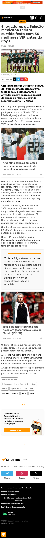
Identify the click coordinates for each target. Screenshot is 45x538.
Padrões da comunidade (10, 503)
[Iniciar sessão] (36, 17)
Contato (29, 488)
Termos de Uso (19, 488)
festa (31, 389)
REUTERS (6, 75)
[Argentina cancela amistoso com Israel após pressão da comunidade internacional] (22, 144)
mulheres (5, 393)
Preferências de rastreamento (13, 507)
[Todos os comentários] (3, 534)
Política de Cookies (8, 494)
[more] (40, 174)
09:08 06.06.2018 (8, 46)
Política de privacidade (10, 491)
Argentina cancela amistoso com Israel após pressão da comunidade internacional (20, 166)
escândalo (15, 393)
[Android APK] (8, 514)
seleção (24, 393)
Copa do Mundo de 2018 (18, 389)
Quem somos (6, 488)
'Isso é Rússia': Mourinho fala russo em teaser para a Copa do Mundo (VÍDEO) (22, 330)
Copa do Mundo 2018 (9, 379)
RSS (23, 503)
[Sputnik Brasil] (7, 19)
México (33, 384)
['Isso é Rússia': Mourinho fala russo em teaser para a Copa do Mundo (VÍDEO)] (22, 308)
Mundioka (6, 466)
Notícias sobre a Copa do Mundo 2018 (15, 384)
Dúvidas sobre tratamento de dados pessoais (18, 499)
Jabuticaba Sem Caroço (24, 466)
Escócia (5, 389)
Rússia (32, 393)
